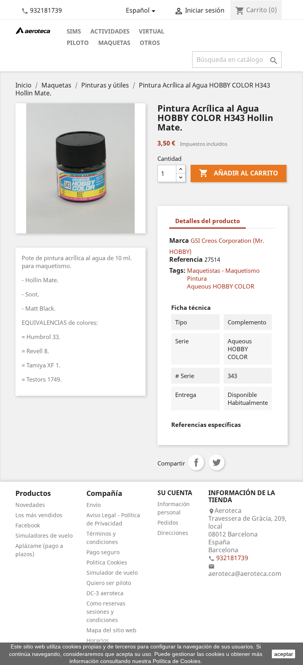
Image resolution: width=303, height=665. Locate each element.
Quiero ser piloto (108, 583)
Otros (150, 43)
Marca (179, 240)
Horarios (97, 640)
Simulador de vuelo (112, 572)
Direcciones (172, 532)
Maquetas (114, 43)
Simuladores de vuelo (44, 535)
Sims (74, 31)
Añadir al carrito (238, 173)
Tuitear (216, 462)
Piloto (78, 43)
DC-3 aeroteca (104, 593)
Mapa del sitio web (111, 630)
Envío (93, 505)
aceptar (283, 654)
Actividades (109, 31)
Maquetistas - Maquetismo (223, 270)
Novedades (30, 505)
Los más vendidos (38, 515)
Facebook (27, 525)
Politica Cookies (106, 562)
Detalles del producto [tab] (207, 221)
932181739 (46, 10)
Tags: (177, 270)
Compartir (196, 462)
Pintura (197, 278)
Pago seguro (103, 552)
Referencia (186, 259)
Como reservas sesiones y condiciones (105, 612)
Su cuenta (174, 492)
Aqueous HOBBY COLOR (220, 286)
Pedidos (167, 522)
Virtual (151, 31)
